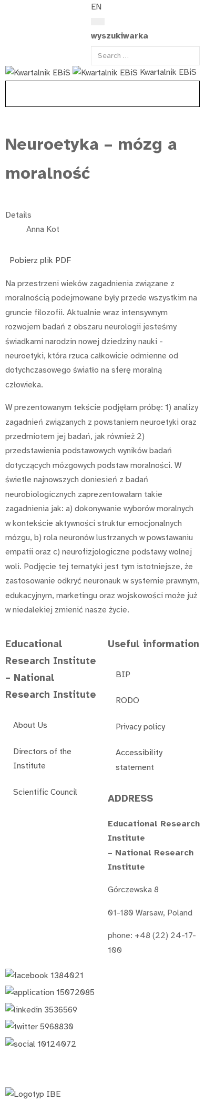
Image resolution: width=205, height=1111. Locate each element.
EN (96, 7)
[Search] (98, 21)
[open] (11, 9)
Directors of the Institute (42, 758)
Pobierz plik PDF (40, 260)
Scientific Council (45, 792)
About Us (30, 725)
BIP (123, 674)
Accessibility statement (139, 759)
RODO (127, 700)
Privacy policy (140, 727)
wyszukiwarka (119, 36)
